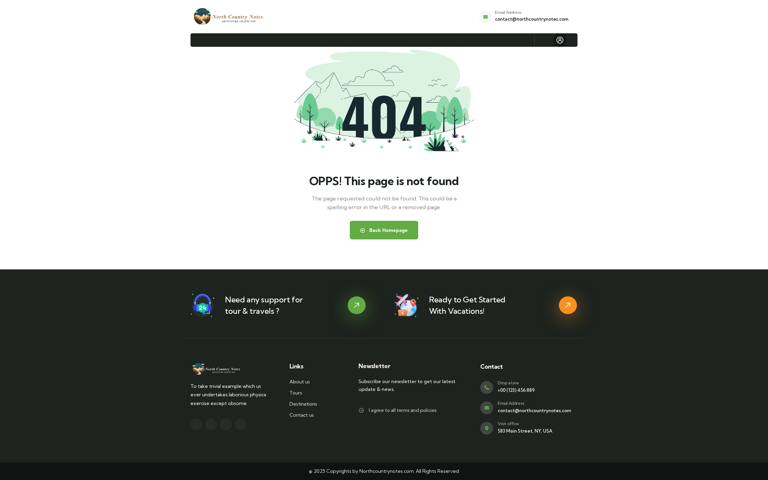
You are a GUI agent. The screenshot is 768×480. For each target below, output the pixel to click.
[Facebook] (211, 424)
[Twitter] (196, 424)
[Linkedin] (241, 424)
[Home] (228, 17)
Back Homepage (388, 230)
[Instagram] (226, 424)
